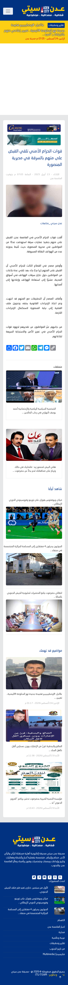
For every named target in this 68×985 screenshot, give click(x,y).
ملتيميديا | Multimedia (54, 954)
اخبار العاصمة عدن (56, 927)
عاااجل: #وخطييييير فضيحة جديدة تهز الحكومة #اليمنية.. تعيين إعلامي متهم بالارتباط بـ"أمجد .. (34, 30)
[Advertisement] (34, 79)
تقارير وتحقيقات (57, 943)
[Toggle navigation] (8, 11)
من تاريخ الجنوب (57, 949)
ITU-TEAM (41, 974)
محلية (62, 932)
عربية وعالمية (58, 938)
